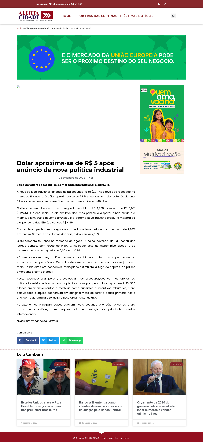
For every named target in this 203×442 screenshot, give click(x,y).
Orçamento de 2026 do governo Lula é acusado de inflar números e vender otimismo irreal (156, 408)
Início (19, 28)
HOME (66, 16)
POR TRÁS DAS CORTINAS (97, 16)
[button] (173, 16)
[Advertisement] (162, 195)
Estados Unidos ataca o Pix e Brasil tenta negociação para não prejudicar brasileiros (41, 406)
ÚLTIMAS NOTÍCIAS (138, 16)
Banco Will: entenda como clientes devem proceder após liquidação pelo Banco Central (100, 406)
